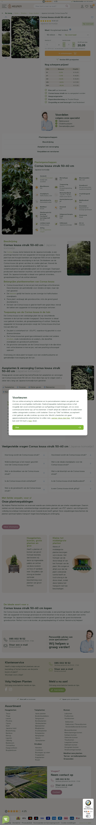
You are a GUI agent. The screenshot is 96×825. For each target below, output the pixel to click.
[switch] (88, 816)
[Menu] (92, 800)
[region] (48, 412)
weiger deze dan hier (60, 418)
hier (30, 421)
